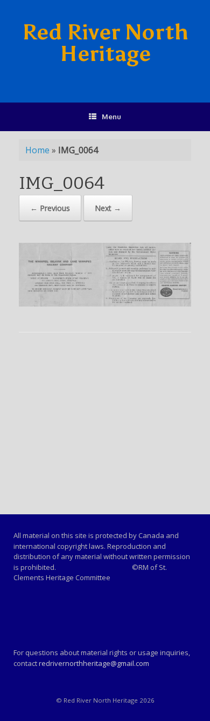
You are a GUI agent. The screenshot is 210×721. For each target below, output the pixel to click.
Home (37, 150)
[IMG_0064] (105, 303)
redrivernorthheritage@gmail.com (94, 663)
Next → (108, 208)
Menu (111, 116)
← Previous (50, 208)
